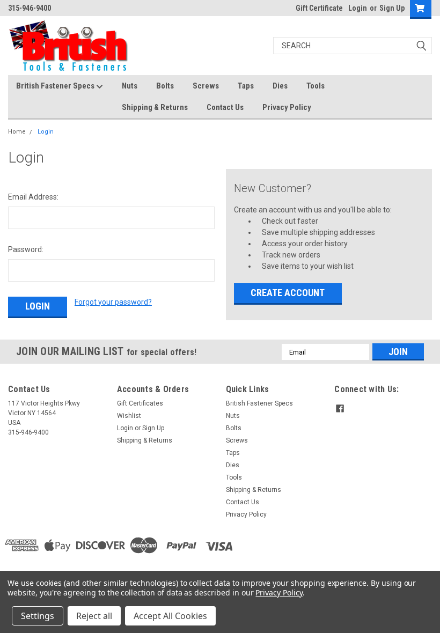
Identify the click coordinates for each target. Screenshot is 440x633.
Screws (206, 86)
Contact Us (225, 107)
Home (17, 131)
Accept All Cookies (170, 616)
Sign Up (392, 8)
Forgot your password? (113, 302)
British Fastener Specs (56, 86)
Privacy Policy (286, 107)
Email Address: (33, 197)
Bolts (165, 86)
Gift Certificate (319, 8)
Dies (280, 86)
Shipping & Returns (155, 107)
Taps (246, 86)
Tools (315, 86)
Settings (37, 616)
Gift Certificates (140, 403)
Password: (25, 249)
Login (357, 8)
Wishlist (129, 415)
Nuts (129, 86)
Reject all (94, 616)
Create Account (288, 292)
